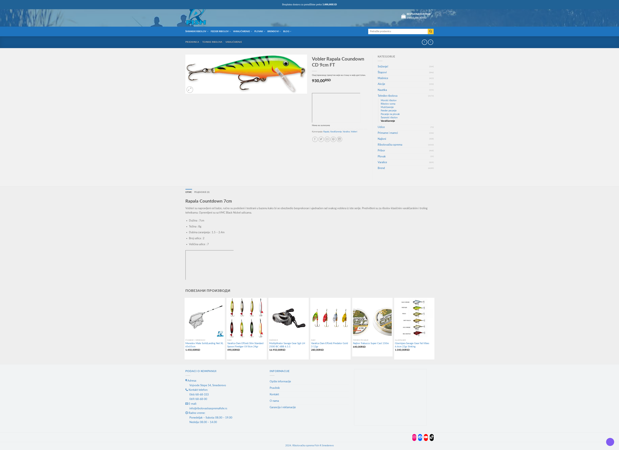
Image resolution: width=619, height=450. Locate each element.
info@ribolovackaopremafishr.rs (208, 408)
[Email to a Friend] (327, 139)
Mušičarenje (387, 107)
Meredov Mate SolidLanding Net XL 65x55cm (204, 345)
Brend (381, 168)
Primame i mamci (388, 133)
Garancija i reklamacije (283, 407)
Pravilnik (275, 388)
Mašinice (383, 78)
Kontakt (274, 394)
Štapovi (382, 72)
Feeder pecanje (389, 110)
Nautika (382, 90)
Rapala (326, 132)
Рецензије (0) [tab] (202, 192)
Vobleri (354, 132)
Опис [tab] (188, 192)
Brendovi (273, 31)
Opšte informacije (280, 381)
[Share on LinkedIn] (339, 139)
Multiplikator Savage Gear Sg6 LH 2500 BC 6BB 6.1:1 (287, 345)
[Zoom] (190, 89)
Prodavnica (192, 42)
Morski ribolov (389, 100)
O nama (274, 400)
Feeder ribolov (220, 31)
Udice (381, 127)
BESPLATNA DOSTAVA (418, 14)
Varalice (346, 132)
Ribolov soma (388, 104)
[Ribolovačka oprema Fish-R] (201, 16)
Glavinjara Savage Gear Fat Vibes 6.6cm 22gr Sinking (412, 345)
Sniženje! (383, 66)
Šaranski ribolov (195, 31)
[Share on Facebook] (315, 139)
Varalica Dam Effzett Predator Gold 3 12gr (329, 345)
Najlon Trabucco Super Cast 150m (371, 343)
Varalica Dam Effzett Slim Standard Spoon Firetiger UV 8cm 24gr (245, 345)
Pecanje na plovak (390, 114)
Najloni (382, 139)
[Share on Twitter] (321, 139)
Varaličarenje (241, 31)
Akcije (381, 84)
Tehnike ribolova (212, 42)
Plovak (258, 31)
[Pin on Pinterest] (333, 139)
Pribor (381, 150)
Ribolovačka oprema (390, 144)
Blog (286, 31)
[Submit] (431, 31)
